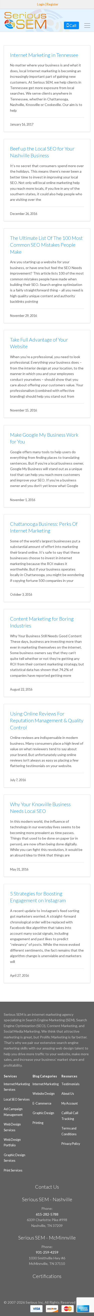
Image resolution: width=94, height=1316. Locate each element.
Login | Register (47, 4)
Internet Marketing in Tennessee (44, 55)
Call (72, 25)
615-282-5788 (47, 1214)
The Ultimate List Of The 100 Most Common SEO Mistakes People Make (46, 245)
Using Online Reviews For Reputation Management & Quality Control (46, 720)
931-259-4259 (47, 1252)
